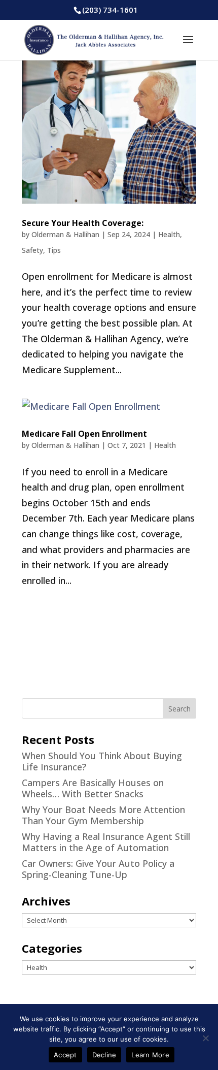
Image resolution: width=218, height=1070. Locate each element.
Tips (54, 250)
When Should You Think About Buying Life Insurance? (102, 761)
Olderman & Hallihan (65, 234)
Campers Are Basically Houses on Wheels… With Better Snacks (93, 788)
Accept (65, 1055)
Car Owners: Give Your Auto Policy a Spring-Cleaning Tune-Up (98, 869)
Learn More (150, 1055)
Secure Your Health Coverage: (82, 223)
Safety (32, 250)
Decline (104, 1055)
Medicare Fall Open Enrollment (84, 433)
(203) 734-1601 (110, 10)
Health (169, 234)
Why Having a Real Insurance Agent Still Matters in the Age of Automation (106, 842)
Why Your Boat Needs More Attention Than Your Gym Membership (103, 815)
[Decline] (205, 1038)
